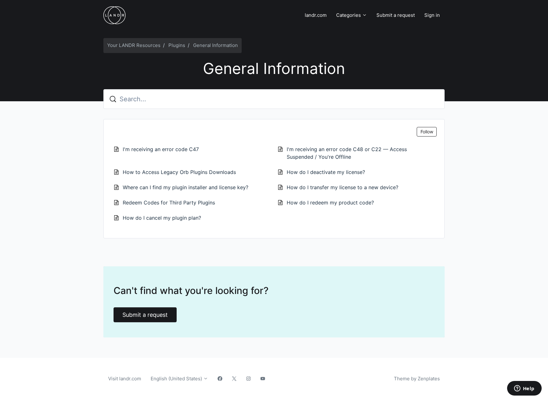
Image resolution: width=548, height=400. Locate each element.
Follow (427, 131)
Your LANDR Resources (133, 45)
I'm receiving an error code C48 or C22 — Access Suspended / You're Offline (347, 153)
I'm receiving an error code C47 (161, 149)
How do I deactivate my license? (326, 172)
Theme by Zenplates (417, 378)
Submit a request (395, 15)
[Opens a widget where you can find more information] (524, 389)
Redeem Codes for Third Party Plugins (169, 202)
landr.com (316, 15)
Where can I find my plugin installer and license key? (185, 187)
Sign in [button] (432, 15)
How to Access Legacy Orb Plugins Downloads (179, 172)
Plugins (176, 45)
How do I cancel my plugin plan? (162, 218)
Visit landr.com (124, 379)
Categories (349, 15)
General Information (215, 45)
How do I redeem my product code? (330, 202)
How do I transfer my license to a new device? (342, 187)
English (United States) (177, 379)
